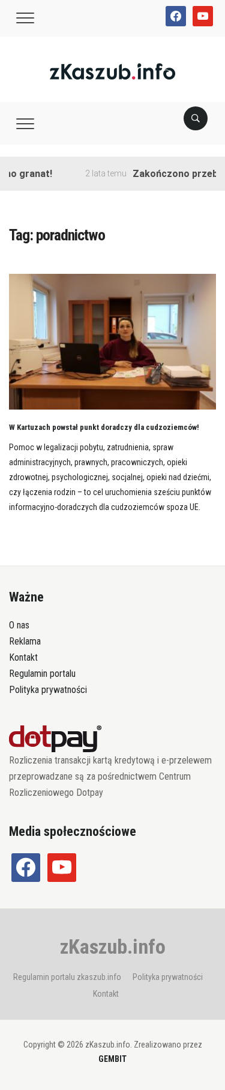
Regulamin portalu (42, 673)
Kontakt (23, 657)
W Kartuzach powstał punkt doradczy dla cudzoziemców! (104, 427)
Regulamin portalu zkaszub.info (67, 977)
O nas (19, 625)
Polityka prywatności (48, 689)
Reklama (25, 641)
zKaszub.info (113, 946)
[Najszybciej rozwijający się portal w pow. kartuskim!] (112, 71)
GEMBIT (112, 1059)
